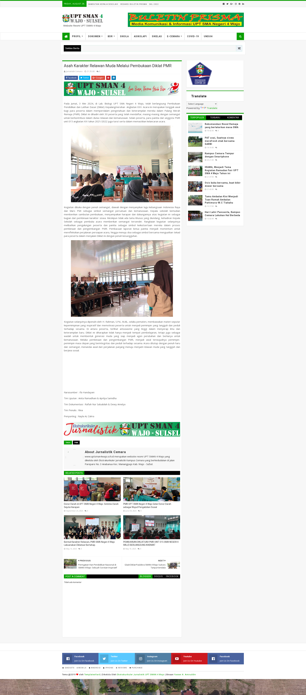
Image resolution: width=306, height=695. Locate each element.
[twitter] (227, 4)
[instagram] (235, 4)
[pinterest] (239, 4)
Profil (76, 36)
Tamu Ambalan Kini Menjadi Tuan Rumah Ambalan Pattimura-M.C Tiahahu (221, 199)
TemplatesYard (92, 674)
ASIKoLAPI (140, 36)
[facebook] (223, 4)
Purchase (137, 668)
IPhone (109, 668)
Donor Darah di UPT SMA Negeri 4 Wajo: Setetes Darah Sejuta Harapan (91, 505)
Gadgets (69, 668)
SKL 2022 (154, 4)
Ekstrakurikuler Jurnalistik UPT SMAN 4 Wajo (140, 674)
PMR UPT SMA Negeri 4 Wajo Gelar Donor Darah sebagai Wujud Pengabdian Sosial (147, 505)
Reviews (122, 668)
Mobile (82, 668)
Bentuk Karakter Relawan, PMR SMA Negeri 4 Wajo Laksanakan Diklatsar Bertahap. (89, 543)
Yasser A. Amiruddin (185, 674)
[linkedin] (243, 4)
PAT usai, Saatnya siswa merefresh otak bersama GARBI (220, 141)
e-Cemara (173, 36)
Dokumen (94, 36)
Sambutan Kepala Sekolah (103, 4)
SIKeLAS (157, 36)
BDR (110, 36)
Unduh (208, 36)
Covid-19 (193, 36)
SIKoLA (124, 36)
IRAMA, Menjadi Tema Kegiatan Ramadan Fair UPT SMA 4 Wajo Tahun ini (222, 170)
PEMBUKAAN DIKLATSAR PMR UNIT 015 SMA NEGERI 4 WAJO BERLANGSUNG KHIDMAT (150, 543)
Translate (212, 108)
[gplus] (232, 4)
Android (96, 668)
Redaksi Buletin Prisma (133, 4)
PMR (76, 442)
